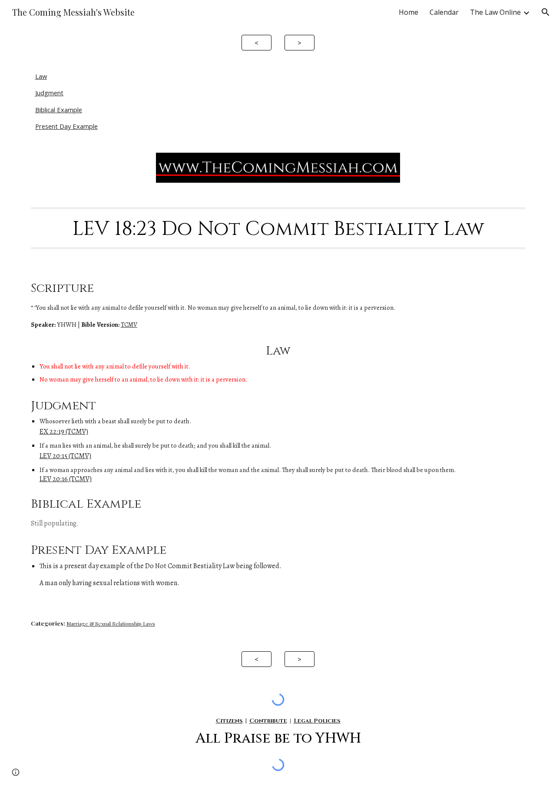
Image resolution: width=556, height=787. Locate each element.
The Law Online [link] (495, 12)
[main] (278, 228)
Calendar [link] (444, 12)
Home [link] (408, 12)
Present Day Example (66, 126)
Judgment (49, 92)
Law (41, 76)
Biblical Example (58, 109)
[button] (545, 12)
